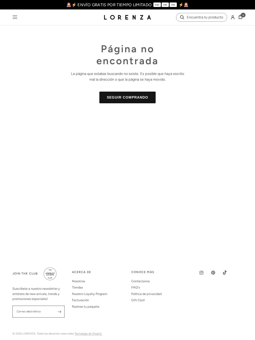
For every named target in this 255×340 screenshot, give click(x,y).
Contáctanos (140, 281)
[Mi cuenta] (233, 17)
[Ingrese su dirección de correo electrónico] (59, 312)
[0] (240, 17)
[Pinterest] (216, 273)
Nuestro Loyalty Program (89, 294)
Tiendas (77, 287)
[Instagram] (204, 273)
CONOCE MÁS (142, 272)
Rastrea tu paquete (85, 306)
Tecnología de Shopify (88, 333)
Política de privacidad (146, 294)
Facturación (80, 300)
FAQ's (135, 287)
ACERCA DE (81, 272)
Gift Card (137, 300)
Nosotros (78, 281)
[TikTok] (228, 272)
